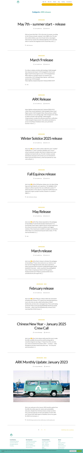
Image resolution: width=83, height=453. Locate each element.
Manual (54, 1)
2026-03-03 (47, 103)
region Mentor (15, 444)
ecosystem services (36, 419)
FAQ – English (45, 442)
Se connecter (69, 1)
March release (41, 251)
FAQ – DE (49, 1)
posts (54, 419)
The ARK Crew (39, 28)
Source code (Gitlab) (30, 445)
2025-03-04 (47, 292)
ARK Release (41, 99)
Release (35, 197)
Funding (63, 1)
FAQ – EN (44, 1)
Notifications (31, 197)
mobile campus (43, 419)
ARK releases (41, 19)
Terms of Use (61, 448)
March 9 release (41, 60)
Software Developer (30, 442)
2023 (28, 419)
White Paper (61, 444)
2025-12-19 (47, 142)
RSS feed (44, 448)
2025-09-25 (47, 178)
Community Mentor (14, 441)
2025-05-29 (47, 216)
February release (41, 288)
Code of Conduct (62, 445)
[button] (57, 4)
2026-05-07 (47, 28)
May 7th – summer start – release (41, 24)
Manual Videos (45, 445)
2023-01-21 (48, 366)
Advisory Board (61, 442)
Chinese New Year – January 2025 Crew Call (41, 326)
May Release (41, 211)
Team (59, 441)
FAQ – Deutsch (45, 444)
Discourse (31, 45)
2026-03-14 (47, 64)
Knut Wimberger (39, 332)
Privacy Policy (61, 447)
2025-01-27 (47, 332)
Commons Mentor (14, 442)
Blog (43, 447)
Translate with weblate (31, 441)
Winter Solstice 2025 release (41, 138)
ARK (27, 45)
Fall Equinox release (41, 174)
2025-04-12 (47, 255)
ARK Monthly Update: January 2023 (41, 362)
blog (59, 1)
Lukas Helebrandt (39, 366)
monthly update (49, 419)
